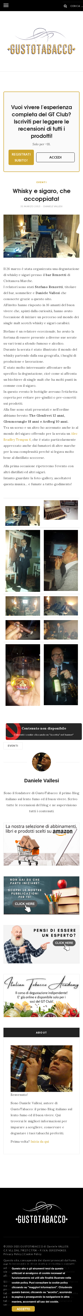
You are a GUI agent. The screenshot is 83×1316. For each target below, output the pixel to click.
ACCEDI (55, 157)
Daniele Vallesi (52, 206)
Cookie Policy (33, 1254)
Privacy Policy (12, 1254)
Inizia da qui (40, 1141)
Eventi (41, 182)
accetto (23, 1309)
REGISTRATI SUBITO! (21, 157)
